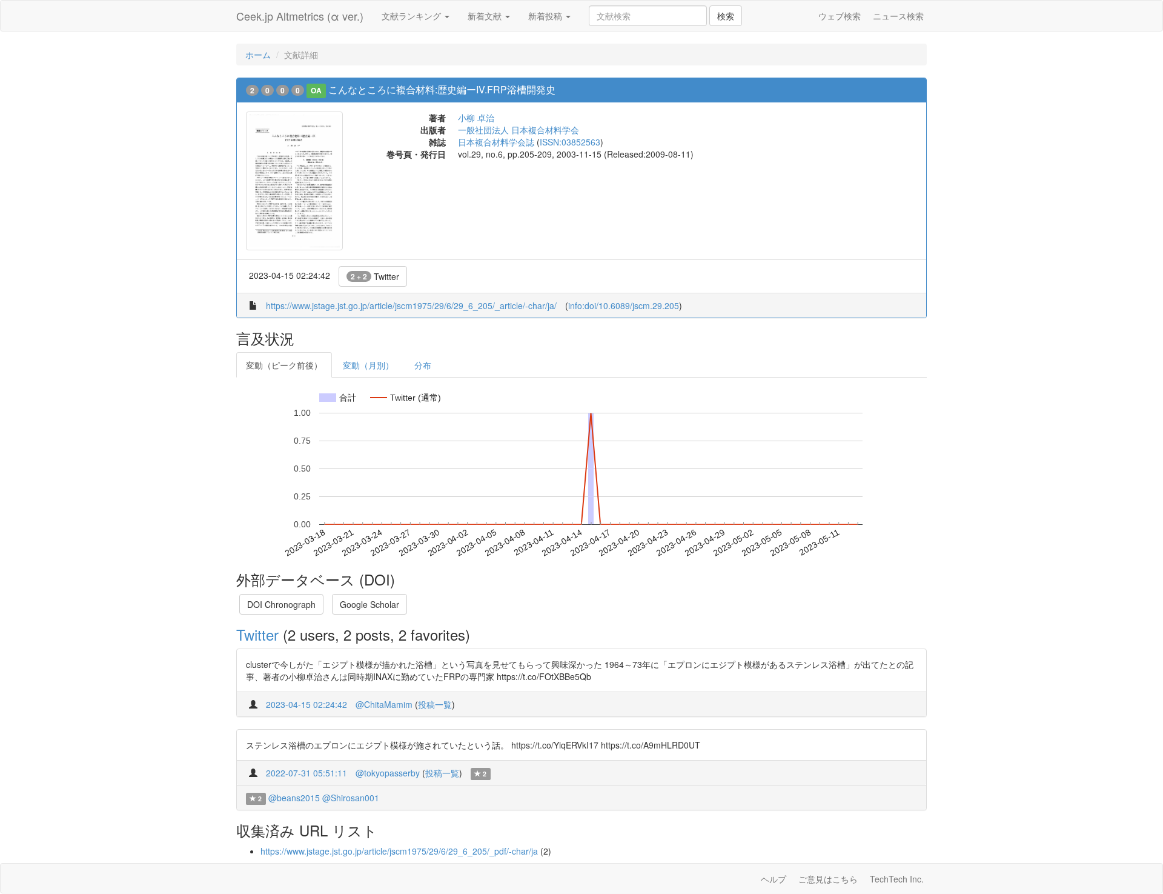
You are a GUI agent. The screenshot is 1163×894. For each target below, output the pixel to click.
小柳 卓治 (476, 118)
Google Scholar (369, 604)
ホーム (258, 54)
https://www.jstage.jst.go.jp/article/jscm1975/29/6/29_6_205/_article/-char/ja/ (411, 305)
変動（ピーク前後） (284, 365)
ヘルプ (773, 879)
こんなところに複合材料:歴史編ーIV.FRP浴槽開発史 (441, 89)
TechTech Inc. (897, 879)
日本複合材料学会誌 (496, 142)
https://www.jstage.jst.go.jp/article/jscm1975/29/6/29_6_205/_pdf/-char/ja (399, 851)
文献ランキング (412, 16)
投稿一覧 (435, 704)
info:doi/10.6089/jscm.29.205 (623, 305)
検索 (725, 16)
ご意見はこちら (828, 879)
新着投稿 (546, 16)
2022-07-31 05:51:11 (306, 773)
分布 (422, 365)
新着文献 (486, 16)
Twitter (375, 276)
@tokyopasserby (388, 773)
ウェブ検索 (839, 16)
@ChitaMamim (384, 704)
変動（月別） (368, 365)
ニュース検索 (898, 16)
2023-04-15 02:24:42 (306, 704)
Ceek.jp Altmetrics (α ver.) (299, 16)
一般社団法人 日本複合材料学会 (518, 130)
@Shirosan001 (350, 798)
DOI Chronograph (281, 604)
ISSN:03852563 (570, 142)
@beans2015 (294, 798)
